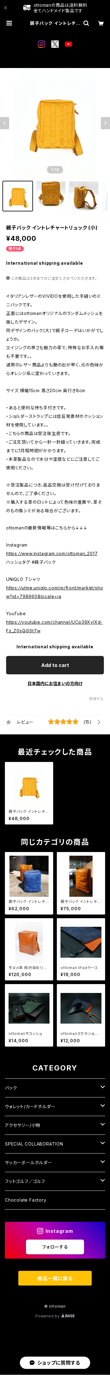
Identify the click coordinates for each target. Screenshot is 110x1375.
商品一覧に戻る (55, 1278)
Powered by (48, 1316)
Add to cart (55, 665)
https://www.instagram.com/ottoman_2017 (51, 553)
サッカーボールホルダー (28, 1162)
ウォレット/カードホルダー (30, 1106)
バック (11, 1087)
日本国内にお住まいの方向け (55, 683)
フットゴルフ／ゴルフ (25, 1181)
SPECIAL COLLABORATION (34, 1143)
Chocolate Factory (25, 1200)
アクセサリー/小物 (22, 1125)
